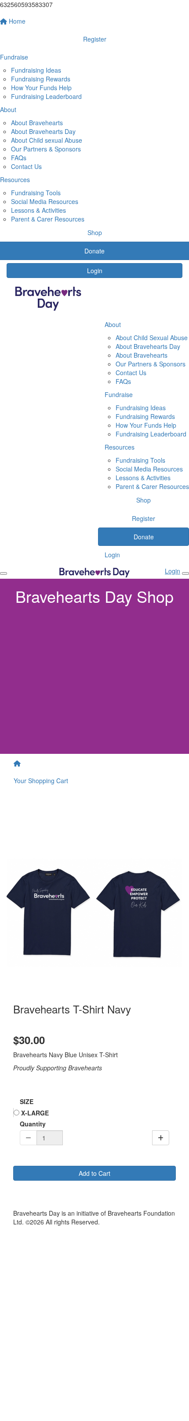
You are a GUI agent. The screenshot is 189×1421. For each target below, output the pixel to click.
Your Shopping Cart (41, 780)
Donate (144, 536)
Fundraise (119, 394)
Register (143, 518)
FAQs (18, 157)
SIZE (26, 1101)
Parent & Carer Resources (47, 219)
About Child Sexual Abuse (152, 337)
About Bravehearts (37, 122)
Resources (119, 447)
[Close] (185, 573)
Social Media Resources (44, 201)
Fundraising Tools (36, 192)
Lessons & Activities (38, 210)
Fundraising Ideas (36, 70)
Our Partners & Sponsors (46, 148)
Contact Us (26, 166)
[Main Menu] (3, 573)
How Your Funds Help (41, 87)
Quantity (33, 1123)
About (113, 324)
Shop (143, 500)
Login (94, 270)
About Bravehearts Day (43, 131)
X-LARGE (34, 1112)
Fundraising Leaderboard (46, 96)
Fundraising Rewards (40, 78)
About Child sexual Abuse (46, 140)
